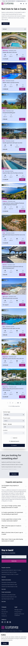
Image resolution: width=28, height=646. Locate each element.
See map (10, 424)
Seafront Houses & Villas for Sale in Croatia (12, 464)
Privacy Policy (18, 611)
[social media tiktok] (10, 622)
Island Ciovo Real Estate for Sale (9, 586)
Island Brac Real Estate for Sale (9, 584)
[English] (23, 3)
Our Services (5, 611)
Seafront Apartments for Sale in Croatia (11, 467)
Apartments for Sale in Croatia (9, 572)
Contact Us (4, 616)
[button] (14, 486)
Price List (4, 614)
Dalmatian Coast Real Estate (8, 594)
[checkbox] (11, 438)
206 (18, 403)
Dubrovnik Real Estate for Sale (9, 596)
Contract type (6, 412)
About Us (4, 609)
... (15, 403)
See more (4, 576)
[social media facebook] (2, 622)
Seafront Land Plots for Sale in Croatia (11, 462)
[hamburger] (26, 3)
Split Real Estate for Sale (8, 599)
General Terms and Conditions (19, 614)
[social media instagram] (5, 622)
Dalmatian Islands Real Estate (9, 582)
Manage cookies (18, 609)
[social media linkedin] (7, 622)
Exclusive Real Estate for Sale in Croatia (11, 570)
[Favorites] (21, 3)
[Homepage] (7, 4)
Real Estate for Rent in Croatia (9, 469)
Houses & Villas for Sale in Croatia (10, 574)
